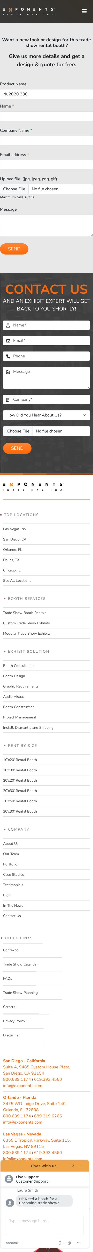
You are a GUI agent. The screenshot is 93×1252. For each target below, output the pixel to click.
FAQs (7, 978)
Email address (14, 155)
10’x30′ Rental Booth (20, 770)
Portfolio (10, 864)
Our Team (11, 854)
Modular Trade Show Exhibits (27, 633)
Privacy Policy (14, 1021)
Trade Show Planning (20, 992)
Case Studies (13, 874)
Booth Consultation (19, 665)
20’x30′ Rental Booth (20, 790)
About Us (11, 843)
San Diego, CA (14, 539)
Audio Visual (13, 696)
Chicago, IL (12, 570)
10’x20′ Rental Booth (20, 759)
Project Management (19, 717)
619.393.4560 (48, 1079)
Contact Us (12, 915)
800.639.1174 (17, 1079)
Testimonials (13, 884)
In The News (13, 905)
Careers (9, 1006)
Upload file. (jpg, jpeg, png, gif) (28, 179)
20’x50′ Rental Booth (20, 801)
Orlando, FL (12, 549)
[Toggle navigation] (84, 11)
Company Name (16, 130)
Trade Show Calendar (20, 964)
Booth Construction (19, 707)
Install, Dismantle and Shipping (28, 727)
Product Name (13, 84)
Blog (7, 895)
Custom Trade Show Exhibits (26, 623)
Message (8, 209)
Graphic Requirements (20, 686)
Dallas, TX (11, 560)
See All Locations (17, 580)
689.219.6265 (48, 1116)
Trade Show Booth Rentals (25, 612)
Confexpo (11, 950)
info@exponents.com (22, 1086)
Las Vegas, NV (15, 529)
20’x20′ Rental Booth (20, 780)
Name (7, 106)
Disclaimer (11, 1035)
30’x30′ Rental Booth (20, 811)
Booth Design (14, 676)
